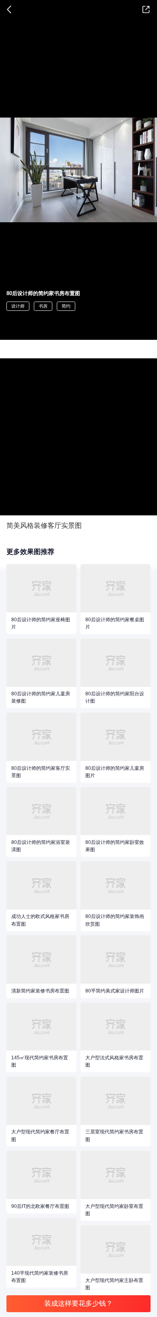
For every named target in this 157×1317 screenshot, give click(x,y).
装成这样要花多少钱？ (78, 1303)
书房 (43, 306)
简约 (66, 306)
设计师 (18, 306)
